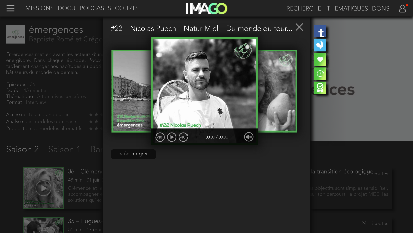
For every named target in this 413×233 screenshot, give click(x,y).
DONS (380, 9)
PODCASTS (95, 9)
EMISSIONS (38, 9)
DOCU (66, 9)
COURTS (127, 9)
